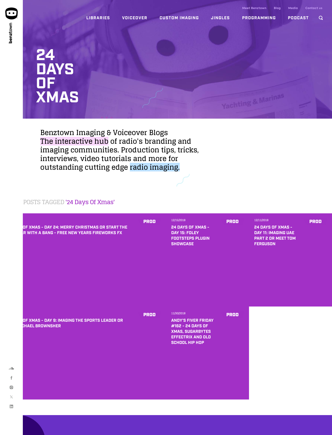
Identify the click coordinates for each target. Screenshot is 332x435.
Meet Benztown (254, 8)
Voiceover (134, 18)
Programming (259, 18)
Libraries (98, 18)
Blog (277, 8)
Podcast (298, 18)
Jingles (220, 18)
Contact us (313, 8)
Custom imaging (179, 18)
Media (293, 8)
